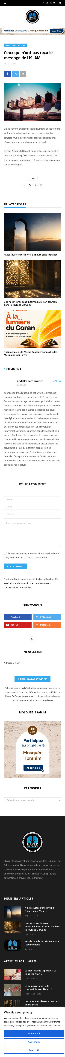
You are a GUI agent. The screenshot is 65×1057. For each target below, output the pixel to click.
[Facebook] (7, 74)
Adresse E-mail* (12, 662)
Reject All (34, 1050)
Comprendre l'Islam (15, 45)
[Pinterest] (35, 185)
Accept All (34, 1033)
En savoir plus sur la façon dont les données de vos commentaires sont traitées (31, 583)
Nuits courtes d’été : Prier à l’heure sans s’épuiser (30, 254)
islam (32, 178)
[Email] (40, 185)
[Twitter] (15, 74)
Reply (58, 381)
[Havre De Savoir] (32, 17)
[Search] (60, 2)
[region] (32, 1032)
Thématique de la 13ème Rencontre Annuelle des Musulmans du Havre (30, 353)
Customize (34, 1041)
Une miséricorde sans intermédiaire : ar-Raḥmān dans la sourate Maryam (30, 303)
